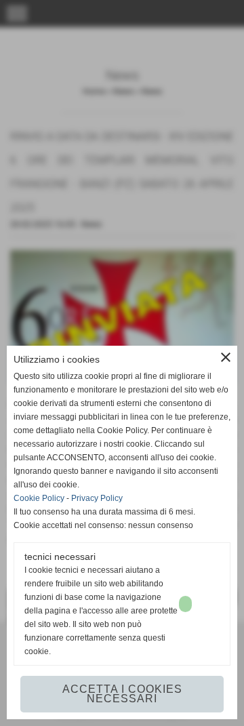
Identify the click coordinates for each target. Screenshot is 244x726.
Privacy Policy (97, 498)
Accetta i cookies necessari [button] (122, 693)
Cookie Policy (39, 498)
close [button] (226, 357)
